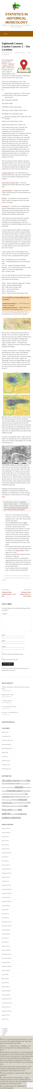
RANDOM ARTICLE (8, 722)
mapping (4, 580)
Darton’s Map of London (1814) (10, 182)
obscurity (28, 796)
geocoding (27, 578)
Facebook (5, 1029)
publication (22, 799)
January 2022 (5, 865)
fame (8, 793)
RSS (4, 1035)
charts (6, 783)
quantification (7, 802)
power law (14, 799)
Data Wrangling (6, 748)
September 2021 (6, 873)
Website (4, 646)
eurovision (26, 791)
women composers (11, 817)
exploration (4, 793)
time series (13, 813)
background (23, 780)
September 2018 (6, 966)
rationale (21, 802)
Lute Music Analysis (7, 700)
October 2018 (5, 962)
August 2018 (5, 970)
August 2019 (5, 934)
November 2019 (6, 926)
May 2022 (4, 861)
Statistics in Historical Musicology (16, 18)
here (3, 358)
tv (16, 814)
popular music (8, 799)
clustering (17, 783)
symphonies (15, 809)
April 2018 (4, 982)
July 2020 (4, 909)
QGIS (18, 230)
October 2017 (5, 1007)
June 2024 (4, 836)
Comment (5, 614)
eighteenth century (19, 578)
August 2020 (5, 905)
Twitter (4, 1033)
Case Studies (7, 575)
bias (28, 780)
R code (25, 802)
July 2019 (4, 938)
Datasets (21, 575)
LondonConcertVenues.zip (9, 307)
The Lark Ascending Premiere (9, 706)
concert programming (25, 783)
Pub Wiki (4, 198)
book (3, 783)
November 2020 (6, 893)
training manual (20, 550)
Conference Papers (6, 740)
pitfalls (3, 799)
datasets (19, 786)
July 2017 (4, 1019)
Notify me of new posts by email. (10, 659)
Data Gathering (14, 575)
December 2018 (6, 954)
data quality (12, 787)
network (23, 796)
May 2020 (4, 913)
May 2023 (4, 840)
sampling (7, 806)
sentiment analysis (14, 806)
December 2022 (6, 852)
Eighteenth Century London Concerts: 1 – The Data (8, 594)
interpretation (17, 793)
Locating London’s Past (8, 172)
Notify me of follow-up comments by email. (12, 654)
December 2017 (6, 999)
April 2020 (4, 917)
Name (4, 635)
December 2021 (6, 869)
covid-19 (7, 787)
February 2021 (5, 885)
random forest (16, 802)
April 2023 (4, 844)
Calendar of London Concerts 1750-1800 (8, 65)
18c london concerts (9, 578)
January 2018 (5, 995)
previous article (9, 60)
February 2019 (5, 950)
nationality (18, 796)
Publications (5, 760)
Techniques (5, 764)
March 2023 (5, 848)
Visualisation (26, 575)
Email (4, 640)
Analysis (4, 732)
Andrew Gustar (20, 52)
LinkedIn (5, 1031)
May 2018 (4, 978)
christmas (11, 783)
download (4, 790)
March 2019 (5, 946)
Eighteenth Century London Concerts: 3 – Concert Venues (25, 594)
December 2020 (6, 889)
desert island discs (27, 787)
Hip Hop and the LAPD (7, 694)
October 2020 (5, 897)
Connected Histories (7, 190)
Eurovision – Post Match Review (10, 712)
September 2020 (6, 901)
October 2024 (5, 832)
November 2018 (6, 958)
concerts (3, 787)
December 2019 (6, 922)
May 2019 (4, 942)
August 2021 (5, 877)
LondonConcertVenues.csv (9, 303)
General (4, 756)
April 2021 (4, 881)
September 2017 (6, 1011)
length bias (22, 793)
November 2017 (6, 1003)
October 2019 (5, 930)
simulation (20, 806)
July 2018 (4, 974)
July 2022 (4, 857)
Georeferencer (5, 206)
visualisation (22, 814)
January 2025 (5, 828)
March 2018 (5, 986)
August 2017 (5, 1015)
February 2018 (5, 990)
